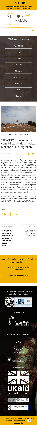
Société (18, 90)
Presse (15, 214)
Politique (18, 83)
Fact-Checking (18, 77)
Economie (18, 65)
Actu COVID (18, 46)
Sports (18, 96)
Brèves (18, 52)
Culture (18, 58)
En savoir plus (18, 423)
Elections (18, 71)
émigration (6, 214)
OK (29, 420)
